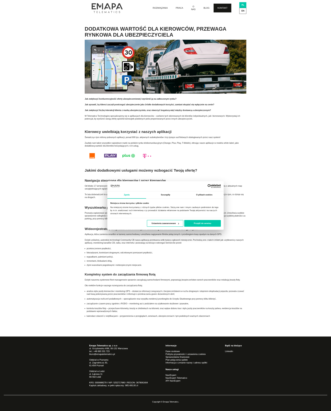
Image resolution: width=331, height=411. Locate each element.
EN (242, 11)
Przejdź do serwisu (202, 223)
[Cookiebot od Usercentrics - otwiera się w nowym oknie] (209, 186)
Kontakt (222, 8)
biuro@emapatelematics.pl (102, 354)
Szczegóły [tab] (165, 195)
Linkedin (229, 351)
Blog (206, 8)
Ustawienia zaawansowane (164, 223)
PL (243, 5)
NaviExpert (171, 375)
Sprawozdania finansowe (177, 357)
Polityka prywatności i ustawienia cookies (186, 354)
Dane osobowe (173, 351)
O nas (193, 8)
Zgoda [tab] (127, 195)
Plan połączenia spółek (177, 360)
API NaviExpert (173, 381)
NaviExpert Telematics (176, 378)
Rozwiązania (160, 8)
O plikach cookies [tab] (204, 195)
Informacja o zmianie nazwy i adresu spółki (186, 362)
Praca (179, 8)
